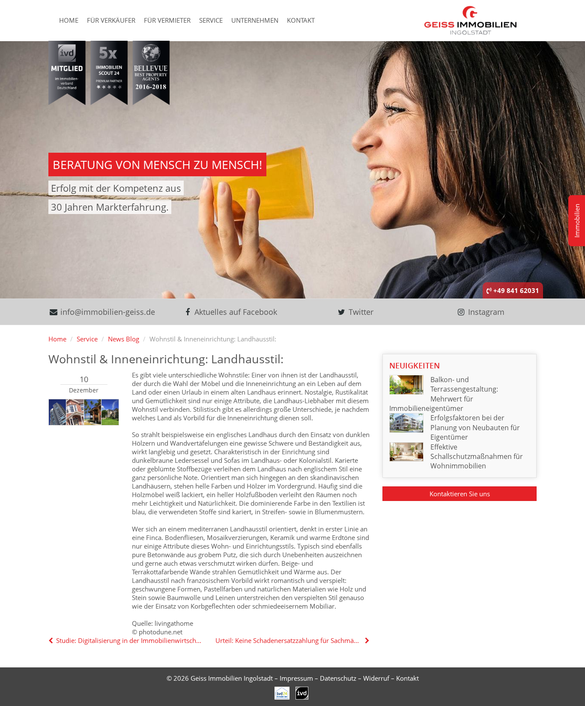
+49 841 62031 (515, 290)
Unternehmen (254, 20)
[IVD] (282, 692)
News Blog (123, 339)
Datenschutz (338, 678)
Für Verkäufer (111, 20)
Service (211, 20)
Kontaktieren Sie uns (460, 493)
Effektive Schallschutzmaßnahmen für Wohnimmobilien (476, 456)
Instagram (485, 312)
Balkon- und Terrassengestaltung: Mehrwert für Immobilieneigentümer (443, 394)
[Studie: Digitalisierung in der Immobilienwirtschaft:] (51, 640)
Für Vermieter (167, 20)
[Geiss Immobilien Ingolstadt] (470, 19)
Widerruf (376, 678)
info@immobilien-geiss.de (106, 312)
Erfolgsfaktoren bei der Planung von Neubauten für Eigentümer (475, 427)
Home (68, 20)
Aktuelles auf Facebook (234, 312)
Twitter (359, 312)
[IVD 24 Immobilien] (301, 692)
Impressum (296, 678)
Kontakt (301, 20)
